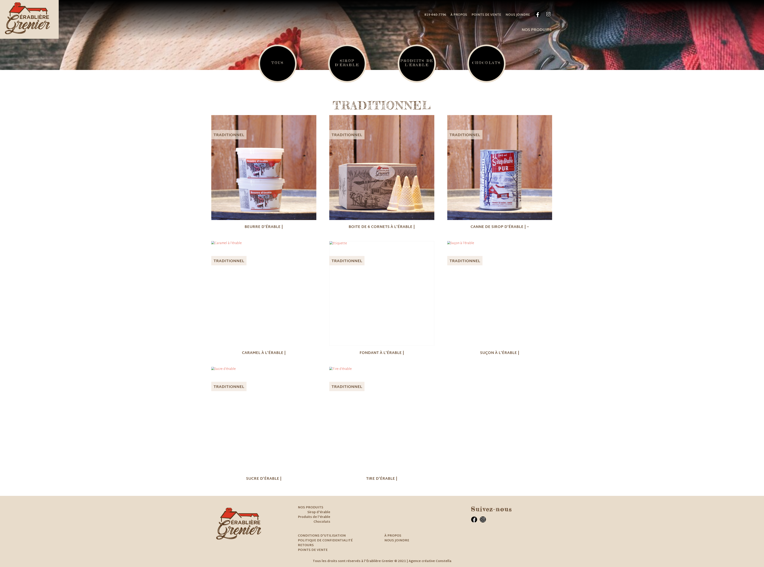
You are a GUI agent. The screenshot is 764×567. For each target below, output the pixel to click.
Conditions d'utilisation (322, 536)
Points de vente (486, 15)
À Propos (458, 15)
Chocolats (322, 522)
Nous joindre (518, 15)
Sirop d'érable (318, 512)
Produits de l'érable (314, 517)
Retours (306, 545)
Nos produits (537, 30)
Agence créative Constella (430, 561)
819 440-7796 (435, 15)
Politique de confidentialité (325, 541)
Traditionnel (228, 135)
